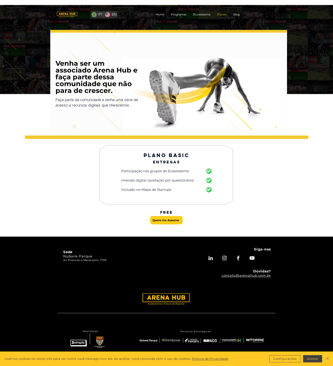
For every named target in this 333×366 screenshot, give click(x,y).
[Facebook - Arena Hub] (238, 258)
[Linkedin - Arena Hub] (211, 258)
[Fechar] (327, 358)
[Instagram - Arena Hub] (224, 258)
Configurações (285, 359)
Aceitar (312, 359)
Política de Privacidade (210, 359)
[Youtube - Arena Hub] (252, 258)
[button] (179, 14)
